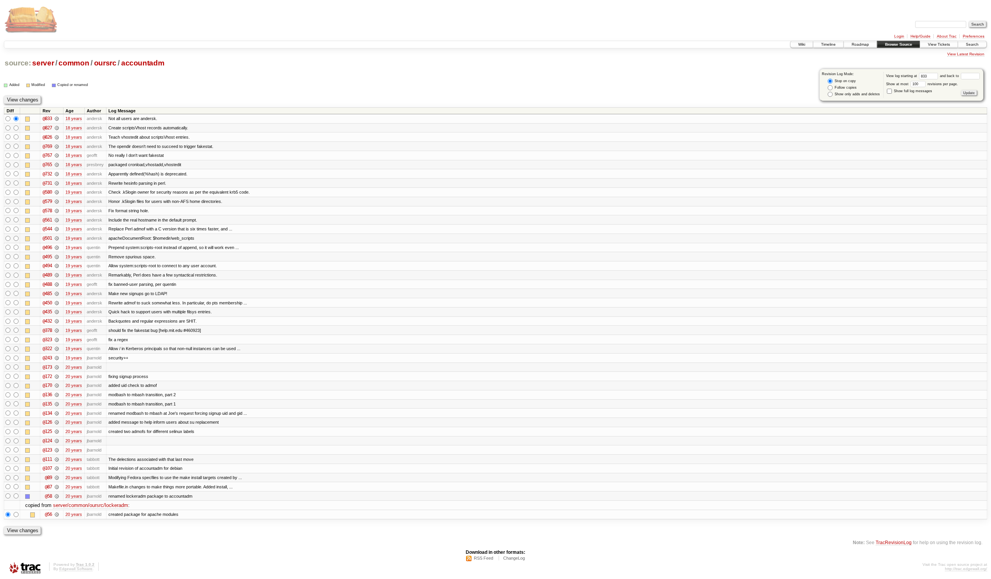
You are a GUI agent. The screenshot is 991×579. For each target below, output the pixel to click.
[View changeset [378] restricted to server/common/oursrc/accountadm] (57, 330)
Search (972, 44)
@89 (48, 477)
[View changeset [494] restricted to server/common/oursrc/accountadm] (57, 265)
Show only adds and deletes (856, 94)
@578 (47, 210)
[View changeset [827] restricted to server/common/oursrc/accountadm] (57, 128)
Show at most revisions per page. (922, 84)
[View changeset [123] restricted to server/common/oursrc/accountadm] (57, 450)
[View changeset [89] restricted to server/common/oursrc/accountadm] (57, 477)
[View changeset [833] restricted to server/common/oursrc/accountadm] (57, 118)
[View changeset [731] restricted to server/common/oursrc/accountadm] (57, 183)
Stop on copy (844, 81)
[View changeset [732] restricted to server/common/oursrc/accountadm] (57, 174)
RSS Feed (483, 558)
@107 (47, 468)
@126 (47, 422)
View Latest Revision (965, 54)
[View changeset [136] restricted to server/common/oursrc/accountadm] (57, 394)
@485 (47, 293)
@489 (47, 275)
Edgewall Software (76, 569)
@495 (47, 256)
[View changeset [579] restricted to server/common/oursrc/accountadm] (57, 201)
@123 (47, 450)
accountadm (143, 63)
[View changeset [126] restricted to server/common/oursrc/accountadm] (57, 422)
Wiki (801, 44)
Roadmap (860, 44)
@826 (47, 137)
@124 (47, 440)
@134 (47, 413)
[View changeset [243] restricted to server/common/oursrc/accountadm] (57, 358)
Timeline (828, 44)
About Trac (947, 36)
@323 (47, 339)
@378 (47, 330)
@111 (47, 459)
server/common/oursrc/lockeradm (90, 505)
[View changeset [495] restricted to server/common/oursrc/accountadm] (57, 256)
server (43, 63)
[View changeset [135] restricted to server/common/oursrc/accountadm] (57, 404)
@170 (47, 385)
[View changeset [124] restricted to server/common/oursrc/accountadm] (57, 440)
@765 (47, 164)
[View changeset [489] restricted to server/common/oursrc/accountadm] (57, 275)
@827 (47, 128)
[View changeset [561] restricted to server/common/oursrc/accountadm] (57, 220)
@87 (48, 487)
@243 (47, 358)
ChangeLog (514, 558)
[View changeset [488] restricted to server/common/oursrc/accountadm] (57, 284)
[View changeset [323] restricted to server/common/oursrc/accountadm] (57, 339)
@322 (47, 348)
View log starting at (902, 76)
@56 (48, 514)
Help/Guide (920, 36)
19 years (73, 192)
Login (899, 36)
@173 (47, 367)
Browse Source (898, 44)
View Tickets (939, 44)
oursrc (105, 63)
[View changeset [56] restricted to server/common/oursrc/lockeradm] (57, 514)
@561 (47, 220)
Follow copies (845, 87)
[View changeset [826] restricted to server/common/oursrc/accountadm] (57, 137)
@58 (48, 496)
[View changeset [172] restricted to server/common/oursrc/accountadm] (57, 376)
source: (18, 63)
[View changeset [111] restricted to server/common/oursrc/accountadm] (57, 459)
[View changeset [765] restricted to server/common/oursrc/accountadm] (57, 164)
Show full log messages (912, 91)
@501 (47, 238)
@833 (47, 118)
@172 (47, 376)
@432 (47, 321)
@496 (47, 247)
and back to (950, 76)
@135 (47, 404)
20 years (73, 367)
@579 (47, 201)
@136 (47, 394)
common (73, 63)
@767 (47, 155)
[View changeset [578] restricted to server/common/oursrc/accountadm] (57, 210)
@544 (47, 229)
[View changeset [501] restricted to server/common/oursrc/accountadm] (57, 238)
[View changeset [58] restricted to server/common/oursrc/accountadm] (57, 496)
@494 (47, 265)
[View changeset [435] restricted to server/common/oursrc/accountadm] (57, 311)
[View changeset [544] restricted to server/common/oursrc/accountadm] (57, 229)
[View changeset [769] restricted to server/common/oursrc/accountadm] (57, 146)
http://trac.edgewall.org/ (966, 569)
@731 (47, 183)
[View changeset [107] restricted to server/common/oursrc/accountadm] (57, 468)
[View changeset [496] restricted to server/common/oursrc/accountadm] (57, 247)
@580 (47, 192)
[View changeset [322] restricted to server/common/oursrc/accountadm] (57, 348)
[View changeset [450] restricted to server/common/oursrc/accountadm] (57, 303)
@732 (47, 174)
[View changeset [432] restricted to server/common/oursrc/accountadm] (57, 321)
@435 (47, 311)
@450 (47, 303)
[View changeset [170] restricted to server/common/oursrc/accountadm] (57, 385)
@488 (47, 284)
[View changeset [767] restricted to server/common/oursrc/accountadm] (57, 155)
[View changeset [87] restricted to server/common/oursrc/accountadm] (57, 487)
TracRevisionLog (894, 542)
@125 (47, 431)
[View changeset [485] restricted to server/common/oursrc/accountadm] (57, 293)
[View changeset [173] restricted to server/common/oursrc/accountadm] (57, 367)
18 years (73, 118)
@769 (47, 146)
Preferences (973, 36)
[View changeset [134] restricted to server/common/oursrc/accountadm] (57, 413)
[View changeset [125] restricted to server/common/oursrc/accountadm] (57, 431)
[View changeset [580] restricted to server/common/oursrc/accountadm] (57, 192)
